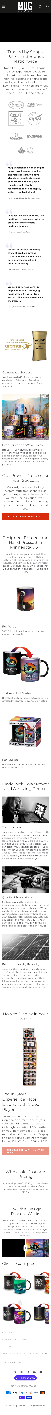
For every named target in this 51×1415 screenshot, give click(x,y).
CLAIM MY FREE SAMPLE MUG (25, 516)
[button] (40, 6)
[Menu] (3, 6)
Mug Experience (20, 1406)
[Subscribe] (47, 1362)
